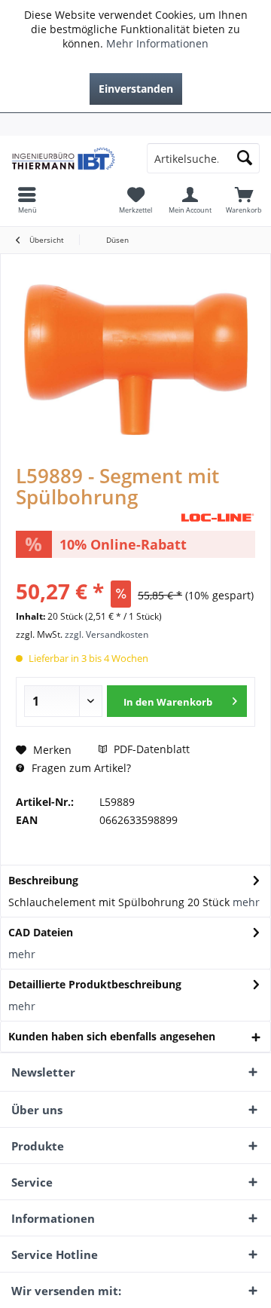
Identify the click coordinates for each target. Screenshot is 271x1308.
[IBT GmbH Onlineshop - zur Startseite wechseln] (67, 158)
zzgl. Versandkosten (106, 634)
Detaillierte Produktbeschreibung (94, 984)
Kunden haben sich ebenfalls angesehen (111, 1036)
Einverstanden (136, 88)
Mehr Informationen (157, 43)
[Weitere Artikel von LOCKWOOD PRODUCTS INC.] (217, 517)
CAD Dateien (40, 932)
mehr (246, 902)
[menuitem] (135, 124)
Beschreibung (43, 880)
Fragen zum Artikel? (80, 768)
